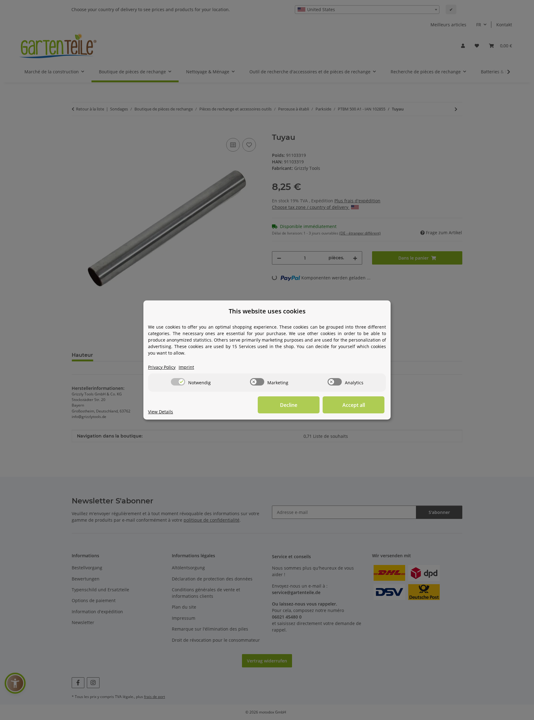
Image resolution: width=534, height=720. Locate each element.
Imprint (186, 367)
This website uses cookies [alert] (267, 311)
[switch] (178, 382)
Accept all (353, 405)
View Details (160, 412)
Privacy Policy (162, 367)
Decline (288, 405)
